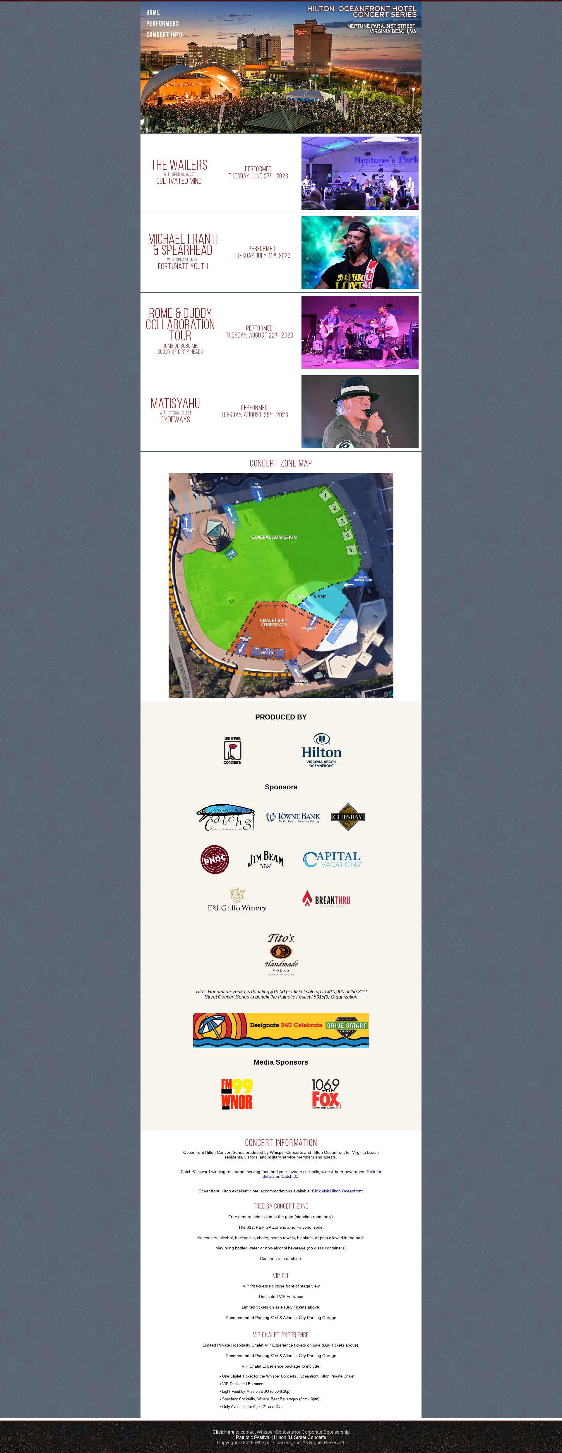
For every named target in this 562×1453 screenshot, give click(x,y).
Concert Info (164, 35)
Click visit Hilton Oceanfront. (338, 1191)
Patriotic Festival (253, 1437)
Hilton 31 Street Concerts (300, 1437)
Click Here (223, 1432)
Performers (162, 23)
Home (153, 12)
